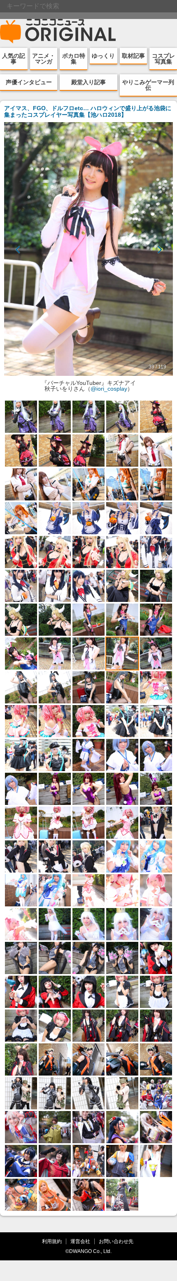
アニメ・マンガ (43, 58)
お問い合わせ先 (116, 1241)
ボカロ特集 (73, 58)
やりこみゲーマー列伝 (148, 85)
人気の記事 (13, 58)
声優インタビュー (29, 82)
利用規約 (52, 1241)
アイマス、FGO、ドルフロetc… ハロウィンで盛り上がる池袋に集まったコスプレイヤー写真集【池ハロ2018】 (87, 111)
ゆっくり (103, 55)
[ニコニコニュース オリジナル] (58, 31)
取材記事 (133, 55)
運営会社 (80, 1241)
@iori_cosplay (109, 388)
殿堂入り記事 (88, 82)
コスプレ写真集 (163, 58)
